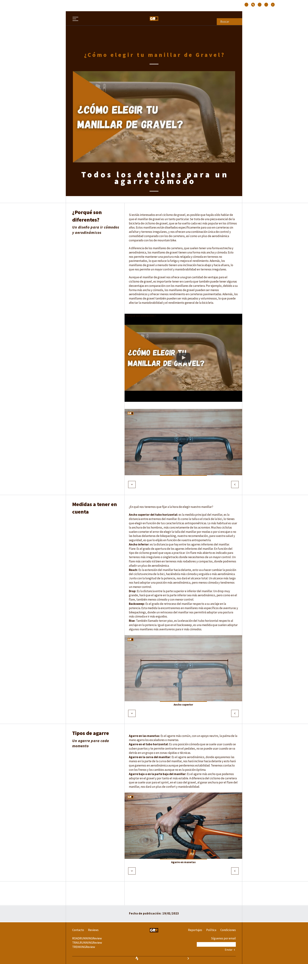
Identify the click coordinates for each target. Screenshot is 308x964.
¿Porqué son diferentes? (140, 316)
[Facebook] (259, 5)
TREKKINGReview (83, 947)
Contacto (78, 930)
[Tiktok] (253, 5)
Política (211, 930)
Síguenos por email (223, 938)
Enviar (229, 949)
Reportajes (195, 930)
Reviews (93, 930)
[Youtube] (266, 5)
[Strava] (273, 5)
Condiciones (228, 930)
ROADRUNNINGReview (87, 938)
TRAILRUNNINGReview (87, 943)
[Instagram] (246, 5)
